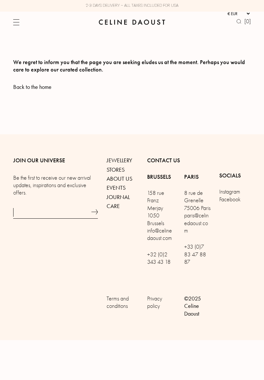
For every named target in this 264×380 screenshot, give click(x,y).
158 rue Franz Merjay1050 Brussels (155, 208)
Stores (116, 169)
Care (113, 206)
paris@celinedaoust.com (196, 223)
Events (116, 187)
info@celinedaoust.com (159, 234)
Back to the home (32, 86)
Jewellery (119, 160)
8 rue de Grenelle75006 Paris (197, 201)
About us (119, 178)
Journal (118, 197)
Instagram (229, 191)
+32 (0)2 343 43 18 (159, 258)
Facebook (229, 199)
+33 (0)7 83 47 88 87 (195, 254)
